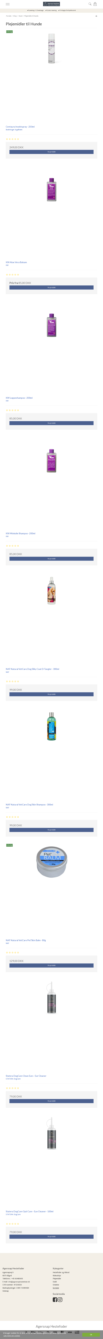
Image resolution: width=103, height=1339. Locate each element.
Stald (55, 1282)
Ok (91, 1335)
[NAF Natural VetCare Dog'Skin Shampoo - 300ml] (51, 754)
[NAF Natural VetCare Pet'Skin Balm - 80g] (51, 889)
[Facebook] (55, 1301)
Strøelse (56, 1285)
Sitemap (6, 1291)
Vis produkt (52, 152)
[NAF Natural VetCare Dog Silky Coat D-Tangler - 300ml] (51, 618)
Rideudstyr (57, 1276)
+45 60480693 (17, 1279)
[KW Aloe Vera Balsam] (51, 211)
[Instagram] (60, 1301)
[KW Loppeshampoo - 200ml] (51, 347)
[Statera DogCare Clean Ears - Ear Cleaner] (51, 1025)
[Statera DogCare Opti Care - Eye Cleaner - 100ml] (51, 1161)
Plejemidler (57, 1279)
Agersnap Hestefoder (51, 1326)
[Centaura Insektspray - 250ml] (51, 76)
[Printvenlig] (96, 16)
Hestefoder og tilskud (61, 1272)
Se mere (56, 1288)
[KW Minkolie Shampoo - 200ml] (51, 483)
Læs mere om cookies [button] (12, 1336)
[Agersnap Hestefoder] (51, 4)
